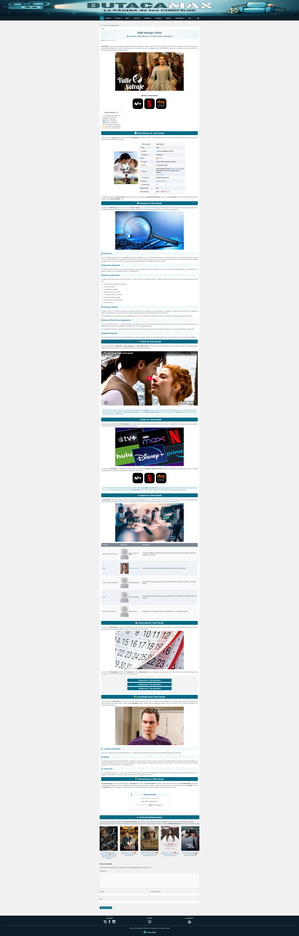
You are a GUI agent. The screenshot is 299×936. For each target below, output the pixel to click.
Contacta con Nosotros (150, 928)
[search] (198, 18)
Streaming (147, 18)
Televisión (158, 18)
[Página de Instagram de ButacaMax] (114, 923)
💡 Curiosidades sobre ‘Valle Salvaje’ (111, 126)
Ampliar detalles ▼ (160, 174)
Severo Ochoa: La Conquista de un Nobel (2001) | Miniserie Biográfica (190, 853)
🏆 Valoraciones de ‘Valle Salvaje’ (111, 128)
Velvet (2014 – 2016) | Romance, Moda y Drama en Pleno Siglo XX (129, 853)
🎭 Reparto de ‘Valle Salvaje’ (109, 122)
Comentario (103, 871)
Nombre (102, 891)
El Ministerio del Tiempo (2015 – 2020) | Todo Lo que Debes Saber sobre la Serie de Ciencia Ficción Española (109, 855)
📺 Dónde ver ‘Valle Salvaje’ (109, 121)
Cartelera (136, 18)
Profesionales (179, 18)
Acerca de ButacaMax (135, 928)
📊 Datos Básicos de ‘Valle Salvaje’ (111, 115)
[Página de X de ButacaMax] (105, 923)
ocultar (116, 112)
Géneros (168, 18)
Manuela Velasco (175, 168)
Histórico (163, 181)
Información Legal (164, 928)
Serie (159, 191)
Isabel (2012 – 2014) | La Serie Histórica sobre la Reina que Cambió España (170, 853)
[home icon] (102, 18)
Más (189, 18)
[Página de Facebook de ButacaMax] (110, 923)
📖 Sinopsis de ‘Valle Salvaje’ (109, 117)
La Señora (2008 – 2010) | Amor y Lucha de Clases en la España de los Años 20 (149, 853)
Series (127, 18)
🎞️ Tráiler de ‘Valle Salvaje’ (109, 119)
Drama (158, 181)
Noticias (108, 18)
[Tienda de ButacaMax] (149, 923)
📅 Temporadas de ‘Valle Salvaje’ (110, 124)
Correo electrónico (155, 891)
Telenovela (167, 191)
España (160, 158)
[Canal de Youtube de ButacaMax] (189, 923)
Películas (118, 18)
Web (101, 899)
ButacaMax (104, 40)
